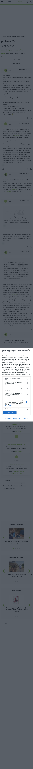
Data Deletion (7, 418)
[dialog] (16, 384)
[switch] (27, 383)
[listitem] (16, 379)
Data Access (16, 418)
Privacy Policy (25, 418)
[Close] (29, 350)
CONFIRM (10, 412)
